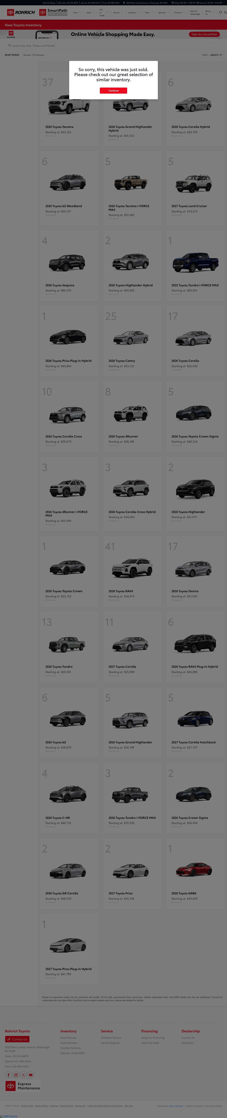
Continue (113, 90)
